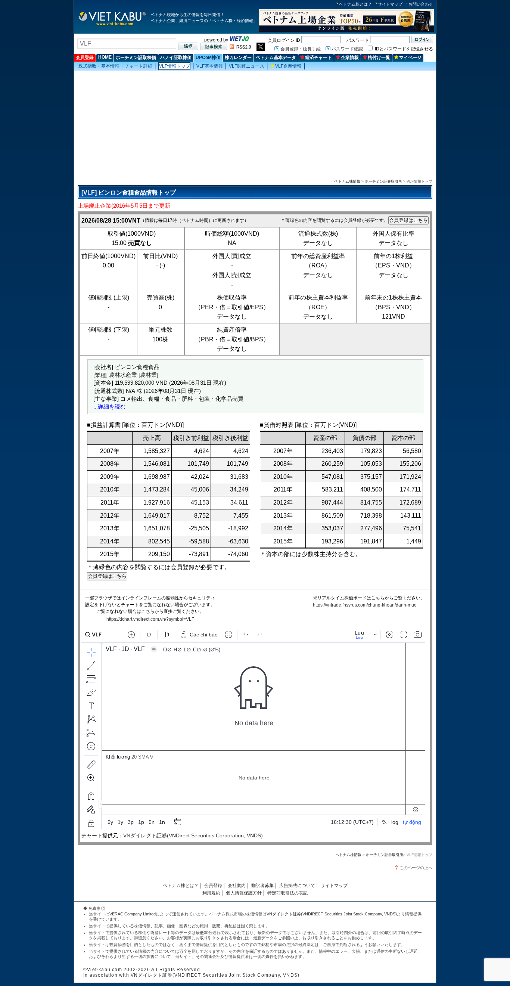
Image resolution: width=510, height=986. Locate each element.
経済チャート (318, 57)
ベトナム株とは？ (355, 4)
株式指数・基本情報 (98, 66)
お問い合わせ (420, 4)
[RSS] (240, 47)
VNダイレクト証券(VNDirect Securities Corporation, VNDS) (193, 835)
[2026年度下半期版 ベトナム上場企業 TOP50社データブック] (346, 30)
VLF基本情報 (209, 66)
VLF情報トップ (174, 66)
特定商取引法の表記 (287, 893)
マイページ (410, 57)
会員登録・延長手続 (300, 49)
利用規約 (211, 893)
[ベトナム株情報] (112, 25)
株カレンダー (238, 57)
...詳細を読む (109, 406)
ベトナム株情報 (347, 181)
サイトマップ (390, 4)
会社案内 (237, 885)
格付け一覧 (379, 57)
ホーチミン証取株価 (136, 57)
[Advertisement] (255, 123)
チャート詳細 (138, 66)
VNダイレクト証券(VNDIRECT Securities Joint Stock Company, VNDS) (332, 914)
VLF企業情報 (288, 66)
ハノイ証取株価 (176, 57)
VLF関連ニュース (246, 66)
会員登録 (85, 57)
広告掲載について (297, 885)
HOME (105, 57)
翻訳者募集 (262, 885)
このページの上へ (415, 867)
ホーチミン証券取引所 (383, 181)
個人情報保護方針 (244, 893)
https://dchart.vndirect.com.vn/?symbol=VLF (150, 619)
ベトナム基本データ (276, 57)
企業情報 (350, 57)
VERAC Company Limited (132, 914)
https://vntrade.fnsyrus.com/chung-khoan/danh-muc (364, 605)
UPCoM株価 (208, 57)
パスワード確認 (347, 49)
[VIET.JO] (239, 40)
